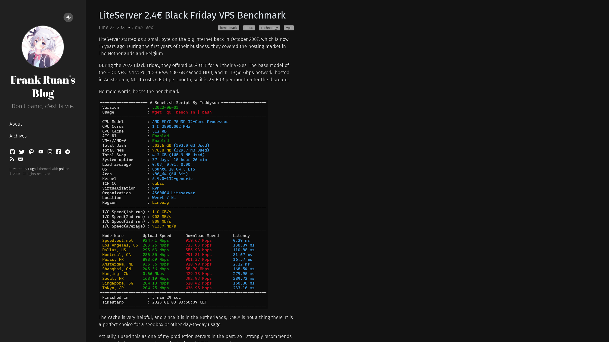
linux (249, 28)
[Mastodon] (32, 153)
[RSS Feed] (13, 160)
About (16, 124)
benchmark (228, 28)
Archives (18, 136)
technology (269, 28)
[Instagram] (51, 153)
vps (288, 28)
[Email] (20, 160)
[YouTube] (41, 153)
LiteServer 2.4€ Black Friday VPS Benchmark (192, 15)
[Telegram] (67, 153)
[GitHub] (13, 153)
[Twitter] (22, 153)
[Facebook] (59, 153)
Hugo (32, 169)
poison (64, 169)
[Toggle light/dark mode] (68, 17)
